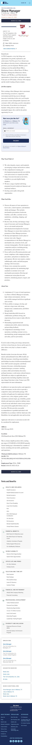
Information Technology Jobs (14, 729)
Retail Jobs (6, 694)
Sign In (23, 3)
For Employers (24, 717)
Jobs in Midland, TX (8, 691)
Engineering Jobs (15, 724)
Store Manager (7, 644)
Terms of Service (21, 146)
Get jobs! (16, 140)
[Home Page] (5, 3)
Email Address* (8, 128)
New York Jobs (14, 717)
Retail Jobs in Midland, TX (10, 696)
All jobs (5, 679)
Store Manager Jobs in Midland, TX (12, 689)
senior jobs (6, 674)
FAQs (2, 719)
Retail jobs (6, 671)
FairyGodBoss (4, 736)
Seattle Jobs (13, 722)
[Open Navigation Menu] (29, 3)
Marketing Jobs (14, 726)
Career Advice (4, 726)
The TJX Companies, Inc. (8, 8)
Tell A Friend (24, 725)
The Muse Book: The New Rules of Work (25, 720)
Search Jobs (3, 722)
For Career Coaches (25, 723)
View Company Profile (9, 48)
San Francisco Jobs (15, 719)
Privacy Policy (6, 147)
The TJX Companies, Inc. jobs (11, 676)
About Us (3, 717)
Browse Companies (5, 724)
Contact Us (3, 733)
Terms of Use (4, 729)
